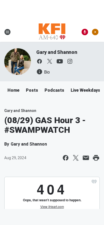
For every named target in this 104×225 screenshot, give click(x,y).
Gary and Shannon (56, 52)
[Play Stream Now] (95, 32)
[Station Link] (52, 32)
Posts (32, 90)
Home (13, 90)
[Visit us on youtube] (60, 61)
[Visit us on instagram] (70, 61)
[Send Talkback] (85, 32)
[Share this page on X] (75, 158)
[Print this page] (96, 158)
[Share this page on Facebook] (65, 158)
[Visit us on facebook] (39, 61)
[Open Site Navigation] (7, 32)
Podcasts (54, 90)
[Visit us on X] (49, 61)
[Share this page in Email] (86, 158)
